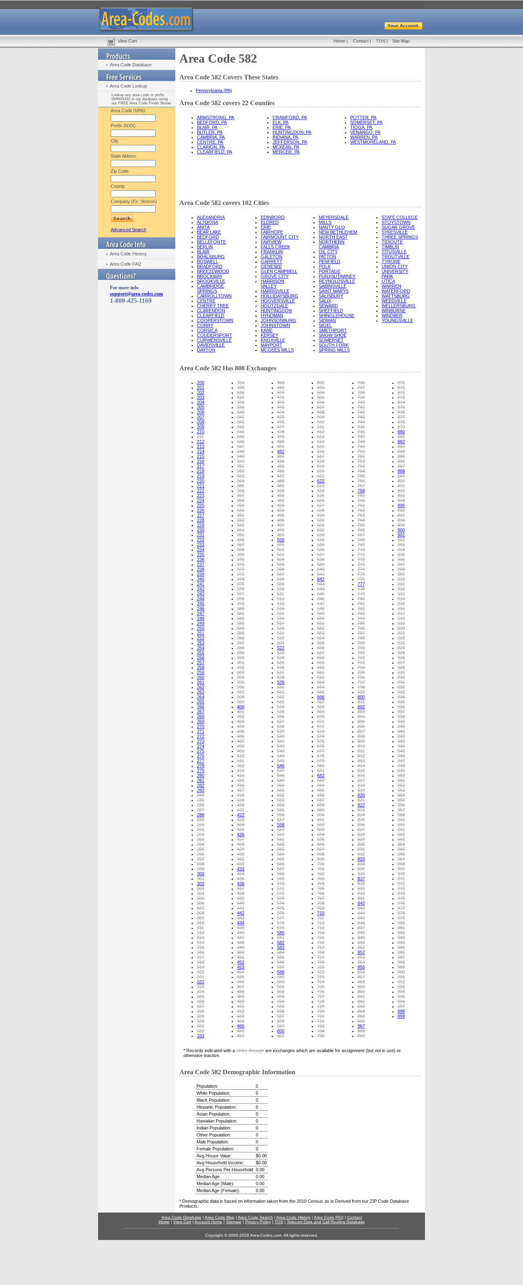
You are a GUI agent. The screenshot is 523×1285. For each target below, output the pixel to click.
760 (361, 500)
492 (280, 500)
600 (280, 1030)
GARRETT (271, 261)
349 (240, 456)
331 (200, 1025)
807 (361, 731)
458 (240, 991)
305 (200, 898)
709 (320, 908)
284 (200, 795)
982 (401, 932)
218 (200, 471)
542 (280, 746)
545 (280, 760)
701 (320, 868)
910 (401, 579)
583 (280, 947)
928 (401, 667)
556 (280, 814)
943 (401, 741)
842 (361, 903)
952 (401, 785)
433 (240, 868)
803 (361, 711)
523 (280, 652)
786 (361, 628)
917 (401, 613)
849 (361, 937)
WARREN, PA (364, 137)
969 (401, 868)
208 (200, 421)
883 (401, 446)
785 (361, 623)
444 (240, 922)
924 (401, 647)
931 (401, 682)
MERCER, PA (286, 151)
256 (200, 657)
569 (280, 878)
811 (361, 750)
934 (401, 696)
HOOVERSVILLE (278, 300)
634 (320, 539)
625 (320, 495)
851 (361, 947)
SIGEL (325, 325)
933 (401, 692)
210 (200, 431)
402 (240, 716)
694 (320, 834)
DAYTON (206, 349)
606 (320, 402)
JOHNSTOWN (275, 325)
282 (200, 785)
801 (361, 701)
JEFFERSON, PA (290, 142)
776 (361, 579)
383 (240, 623)
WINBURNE (394, 310)
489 (280, 485)
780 (361, 598)
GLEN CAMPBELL (279, 271)
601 (280, 1035)
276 (200, 755)
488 (280, 480)
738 (361, 392)
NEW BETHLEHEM (338, 232)
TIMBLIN (390, 246)
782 (361, 608)
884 (401, 451)
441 (240, 908)
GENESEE (271, 266)
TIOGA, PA (361, 127)
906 (401, 559)
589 (280, 976)
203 (200, 397)
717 (320, 947)
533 (280, 701)
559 (280, 829)
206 (200, 412)
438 (240, 893)
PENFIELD (329, 261)
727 (320, 996)
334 (240, 382)
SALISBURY (331, 295)
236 (200, 559)
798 (361, 687)
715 (320, 937)
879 (401, 426)
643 (320, 584)
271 (200, 731)
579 (280, 927)
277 (200, 760)
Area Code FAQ (125, 264)
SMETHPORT (333, 330)
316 (200, 952)
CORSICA (207, 330)
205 (200, 407)
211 (200, 436)
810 (361, 746)
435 (240, 878)
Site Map (400, 40)
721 (320, 967)
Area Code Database (131, 64)
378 (240, 598)
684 (320, 785)
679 (320, 760)
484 (280, 461)
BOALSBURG (211, 256)
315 (200, 947)
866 (361, 1021)
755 (361, 475)
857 (361, 976)
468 (280, 382)
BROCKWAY (209, 276)
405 (240, 731)
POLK (325, 266)
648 (320, 608)
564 (280, 854)
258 (200, 667)
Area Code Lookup (128, 85)
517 (280, 623)
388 (240, 647)
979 (401, 917)
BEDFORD (208, 236)
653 (320, 633)
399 (240, 701)
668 (320, 706)
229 (200, 525)
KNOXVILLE (273, 340)
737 (361, 387)
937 (401, 711)
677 (320, 750)
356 (240, 490)
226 (200, 510)
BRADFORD (209, 266)
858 (361, 981)
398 (240, 696)
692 (320, 824)
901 (401, 534)
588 (280, 971)
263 (200, 692)
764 (361, 520)
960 (401, 824)
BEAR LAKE (209, 232)
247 (200, 613)
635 (320, 544)
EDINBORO (273, 217)
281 (200, 780)
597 (280, 1016)
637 (320, 554)
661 (320, 672)
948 (401, 765)
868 (361, 1030)
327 (200, 1006)
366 (240, 539)
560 (280, 834)
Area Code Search (255, 1217)
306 (200, 903)
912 (401, 588)
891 (401, 485)
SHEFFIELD (331, 310)
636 (320, 549)
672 (320, 726)
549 (280, 780)
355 (240, 485)
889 (401, 475)
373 (240, 574)
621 (320, 475)
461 (240, 1006)
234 (200, 549)
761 (361, 505)
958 (401, 814)
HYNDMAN (272, 315)
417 (240, 790)
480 (280, 441)
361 (240, 515)
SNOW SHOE (332, 335)
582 (280, 942)
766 (361, 530)
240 (200, 579)
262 (200, 687)
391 (240, 662)
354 (240, 480)
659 (320, 662)
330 (200, 1021)
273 (200, 741)
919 (401, 623)
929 (401, 672)
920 (401, 628)
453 (240, 967)
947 (401, 760)
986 (401, 952)
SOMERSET (331, 340)
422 (240, 814)
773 (361, 564)
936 (401, 706)
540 (280, 736)
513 (280, 603)
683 (320, 780)
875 (401, 407)
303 (200, 888)
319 (200, 967)
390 (240, 657)
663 (320, 682)
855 (361, 967)
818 (361, 785)
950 (401, 775)
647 (320, 603)
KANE (267, 330)
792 (361, 657)
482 (280, 451)
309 (200, 917)
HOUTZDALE (274, 305)
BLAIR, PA (207, 127)
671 (320, 721)
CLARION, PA (211, 146)
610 (320, 421)
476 (280, 421)
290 (200, 824)
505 (280, 564)
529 (280, 682)
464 (240, 1021)
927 (401, 662)
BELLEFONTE (211, 241)
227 (200, 515)
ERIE (266, 227)
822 (361, 805)
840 (361, 893)
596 (280, 1011)
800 (361, 696)
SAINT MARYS (334, 291)
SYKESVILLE (395, 232)
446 (240, 932)
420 (240, 805)
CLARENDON (211, 310)
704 (320, 883)
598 (280, 1021)
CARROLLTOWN (214, 295)
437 (240, 888)
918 (401, 618)
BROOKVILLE (211, 281)
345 (240, 436)
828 (361, 834)
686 (320, 795)
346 (240, 441)
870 (401, 382)
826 (361, 824)
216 (200, 461)
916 (401, 608)
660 (320, 667)
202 (200, 392)
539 (280, 731)
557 (280, 819)
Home (339, 40)
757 (361, 485)
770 (361, 549)
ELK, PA (280, 122)
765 (361, 525)
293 (200, 839)
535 (280, 711)
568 (280, 873)
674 (320, 736)
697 (320, 849)
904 (401, 549)
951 (401, 780)
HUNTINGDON (276, 310)
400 (240, 706)
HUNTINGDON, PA (292, 132)
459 (240, 996)
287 (200, 809)
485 (280, 466)
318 (200, 962)
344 (240, 431)
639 (320, 564)
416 (240, 785)
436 (240, 883)
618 (320, 461)
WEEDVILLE (394, 300)
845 (361, 917)
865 (361, 1016)
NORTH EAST (333, 236)
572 (280, 893)
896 (401, 510)
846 (361, 922)
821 (361, 800)
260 (200, 677)
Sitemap (233, 1222)
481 (280, 446)
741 (361, 407)
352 (240, 471)
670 (320, 716)
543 (280, 750)
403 (240, 721)
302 (200, 883)
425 (240, 829)
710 (320, 913)
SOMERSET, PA (366, 122)
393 (240, 672)
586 (280, 962)
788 (361, 638)
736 (361, 382)
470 (280, 392)
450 (240, 952)
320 (200, 971)
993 (401, 986)
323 (200, 986)
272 (200, 736)
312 (200, 932)
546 (280, 765)
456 (240, 981)
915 (401, 603)
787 (361, 633)
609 (320, 417)
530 (280, 687)
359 (240, 505)
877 (401, 417)
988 (401, 962)
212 (200, 441)
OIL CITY (328, 251)
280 (200, 775)
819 (361, 790)
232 (200, 539)
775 (361, 574)
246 (200, 608)
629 (320, 515)
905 (401, 554)
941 (401, 731)
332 (200, 1030)
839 (361, 888)
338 (240, 402)
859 (361, 986)
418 (240, 795)
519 (280, 633)
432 (240, 863)
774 (361, 569)
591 (280, 986)
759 (361, 495)
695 (320, 839)
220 (200, 480)
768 (361, 539)
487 (280, 475)
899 (401, 525)
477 (280, 426)
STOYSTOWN (396, 222)
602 (320, 382)
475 (280, 417)
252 (200, 638)
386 (240, 638)
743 (361, 417)
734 (320, 1030)
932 (401, 687)
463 (240, 1016)
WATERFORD (396, 291)
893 (401, 495)
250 (200, 628)
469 (280, 387)
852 (361, 952)
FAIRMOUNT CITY (280, 236)
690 (320, 814)
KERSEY (269, 335)
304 (200, 893)
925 (401, 652)
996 (401, 1001)
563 (280, 849)
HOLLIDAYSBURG (279, 295)
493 (280, 505)
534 (280, 706)
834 (361, 863)
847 (361, 927)
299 (200, 868)
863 (361, 1006)
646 (320, 598)
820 (361, 795)
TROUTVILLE (395, 256)
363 (240, 525)
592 (280, 991)
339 (240, 407)
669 (320, 711)
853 (361, 957)
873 (401, 397)
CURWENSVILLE (214, 340)
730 (320, 1011)
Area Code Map (220, 1217)
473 (280, 407)
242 (200, 588)
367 (240, 544)
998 (401, 1011)
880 (401, 431)
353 (240, 475)
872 (401, 392)
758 (361, 490)
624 (320, 490)
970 (401, 873)
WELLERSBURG (399, 305)
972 (401, 883)
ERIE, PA (282, 127)
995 (401, 996)
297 (200, 859)
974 (401, 893)
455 (240, 976)
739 (361, 397)
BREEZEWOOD (213, 271)
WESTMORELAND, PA (373, 142)
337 (240, 397)
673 (320, 731)
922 (401, 638)
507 (280, 574)
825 (361, 819)
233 (200, 544)
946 (401, 755)
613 (320, 436)
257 (200, 662)
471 (280, 397)
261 (200, 682)
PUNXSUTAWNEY (337, 276)
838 (361, 883)
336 (240, 392)
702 (320, 873)
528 (280, 677)
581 (280, 937)
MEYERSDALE (334, 217)
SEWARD (328, 305)
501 (280, 544)
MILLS (325, 222)
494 (280, 510)
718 (320, 952)
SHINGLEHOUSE (336, 315)
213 (200, 446)
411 (240, 760)
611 (320, 426)
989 (401, 967)
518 (280, 628)
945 (401, 750)
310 (200, 922)
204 (200, 402)
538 (280, 726)
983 (401, 937)
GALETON (271, 256)
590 (280, 981)
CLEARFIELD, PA (214, 151)
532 (280, 696)
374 (240, 579)
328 (200, 1011)
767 (361, 534)
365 (240, 534)
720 (320, 962)
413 (240, 770)
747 (361, 436)
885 (401, 456)
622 (320, 480)
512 (280, 598)
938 (401, 716)
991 (401, 976)
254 (200, 647)
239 (200, 574)
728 (320, 1001)
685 (320, 790)
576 (280, 913)
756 (361, 480)
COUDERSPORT (214, 335)
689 (320, 809)
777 (361, 584)
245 (200, 603)
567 (280, 868)
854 (361, 962)
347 (240, 446)
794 (361, 667)
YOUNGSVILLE (397, 320)
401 (240, 711)
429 (240, 849)
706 (320, 893)
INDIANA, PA (285, 137)
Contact (361, 40)
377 (240, 593)
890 (401, 480)
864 (361, 1011)
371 (240, 564)
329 (200, 1016)
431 (240, 859)
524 (280, 657)
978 (401, 913)
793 (361, 662)
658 (320, 657)
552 (280, 795)
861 (361, 996)
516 (280, 618)
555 (280, 809)
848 (361, 932)
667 (320, 701)
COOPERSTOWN (215, 320)
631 (320, 525)
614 (320, 441)
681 (320, 770)
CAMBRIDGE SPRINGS (210, 288)
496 (280, 520)
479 (280, 436)
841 (361, 898)
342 (240, 421)
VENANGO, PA (365, 132)
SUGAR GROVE (398, 227)
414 (240, 775)
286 (200, 805)
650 (320, 618)
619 (320, 466)
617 (320, 456)
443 (240, 917)
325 (200, 996)
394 (240, 677)
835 (361, 868)
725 (320, 986)
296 (200, 854)
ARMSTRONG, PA (215, 117)
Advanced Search (128, 229)
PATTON (327, 256)
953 (401, 790)
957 (401, 809)
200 (200, 382)
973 (401, 888)
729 (320, 1006)
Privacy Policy (258, 1222)
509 (280, 584)
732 (320, 1021)
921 (401, 633)
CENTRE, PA (210, 142)
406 (240, 736)
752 (361, 461)
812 (361, 755)
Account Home (208, 1222)
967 (401, 859)
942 (401, 736)
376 (240, 588)
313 (200, 937)
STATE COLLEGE (400, 217)
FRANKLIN (272, 251)
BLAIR (203, 251)
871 (401, 387)
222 (200, 490)
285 (200, 800)
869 (361, 1035)
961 (401, 829)
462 (240, 1011)
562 (280, 844)
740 (361, 402)
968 (401, 863)
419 (240, 800)
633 (320, 534)
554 (280, 805)
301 (200, 878)
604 (320, 392)
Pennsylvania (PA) (214, 90)
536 (280, 716)
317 (200, 957)
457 (240, 986)
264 (200, 696)
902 (401, 539)
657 (320, 652)
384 (240, 628)
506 (280, 569)
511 (280, 593)
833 (361, 859)
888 (401, 471)
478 (280, 431)
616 (320, 451)
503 (280, 554)
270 (200, 726)
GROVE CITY (274, 276)
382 (240, 618)
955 (401, 800)
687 (320, 800)
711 (320, 917)
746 (361, 431)
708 (320, 903)
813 (361, 760)
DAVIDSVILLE (211, 345)
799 (361, 692)
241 (200, 584)
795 (361, 672)
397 (240, 692)
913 (401, 593)
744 (361, 421)
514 (280, 608)
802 (361, 706)
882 (401, 441)
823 (361, 809)
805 (361, 721)
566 (280, 863)
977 (401, 908)
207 (200, 417)
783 (361, 613)
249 (200, 623)
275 (200, 750)
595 (280, 1006)
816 (361, 775)
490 (280, 490)
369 (240, 554)
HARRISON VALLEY (272, 284)
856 (361, 971)
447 (240, 937)
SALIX (325, 300)
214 (200, 451)
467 (240, 1035)
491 (280, 495)
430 (240, 854)
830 (361, 844)
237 (200, 564)
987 (401, 957)
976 (401, 903)
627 (320, 505)
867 (361, 1025)
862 (361, 1001)
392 (240, 667)
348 (240, 451)
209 (200, 426)
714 (320, 932)
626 (320, 500)
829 (361, 839)
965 (401, 849)
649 (320, 613)
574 (280, 903)
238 (200, 569)
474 (280, 412)
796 (361, 677)
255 (200, 652)
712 (320, 922)
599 (280, 1025)
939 (401, 721)
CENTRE (206, 300)
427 (240, 839)
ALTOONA (207, 222)
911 (401, 584)
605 (320, 397)
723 (320, 976)
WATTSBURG (396, 295)
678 (320, 755)
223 (200, 495)
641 (320, 574)
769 (361, 544)
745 (361, 426)
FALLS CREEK (275, 246)
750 (361, 451)
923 (401, 642)
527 (280, 672)
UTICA (388, 281)
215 (200, 456)
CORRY (205, 325)
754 (361, 471)
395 (240, 682)
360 (240, 510)
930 (401, 677)
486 (280, 471)
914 (401, 598)
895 (401, 505)
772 (361, 559)
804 (361, 716)
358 (240, 500)
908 (401, 569)
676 (320, 746)
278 (200, 765)
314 (200, 942)
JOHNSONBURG (278, 320)
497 (280, 525)
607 (320, 407)
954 (401, 795)
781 (361, 603)
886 (401, 461)
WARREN (391, 286)
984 (401, 942)
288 (200, 814)
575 (280, 908)
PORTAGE (329, 271)
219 (200, 475)
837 (361, 878)
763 (361, 515)
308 (200, 913)
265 (200, 701)
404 (240, 726)
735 (320, 1035)
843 (361, 908)
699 (320, 859)
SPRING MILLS (334, 349)
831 (361, 849)
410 (240, 755)
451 (240, 957)
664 (320, 687)
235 (200, 554)
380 (240, 608)
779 (361, 593)
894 (401, 500)
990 (401, 971)
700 (320, 863)
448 (240, 942)
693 (320, 829)
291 (200, 829)
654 (320, 638)
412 (240, 765)
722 (320, 971)
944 (401, 746)
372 (240, 569)
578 (280, 922)
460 (240, 1001)
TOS (380, 40)
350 (240, 461)
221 (200, 485)
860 (361, 991)
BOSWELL (207, 261)
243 (200, 593)
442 (240, 913)
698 (320, 854)
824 (361, 814)
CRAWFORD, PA (290, 117)
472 (280, 402)
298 (200, 863)
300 (200, 873)
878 (401, 421)
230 (200, 530)
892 (401, 490)
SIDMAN (327, 320)
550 (280, 785)
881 (401, 436)
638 (320, 559)
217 (200, 466)
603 (320, 387)
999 (401, 1016)
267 (200, 711)
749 (361, 446)
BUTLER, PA (209, 132)
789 (361, 642)
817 (361, 780)
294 (200, 844)
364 (240, 530)
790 (361, 647)
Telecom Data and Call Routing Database (326, 1222)
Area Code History (128, 253)
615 (320, 446)
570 (280, 883)
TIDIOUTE (392, 241)
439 (240, 898)
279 (200, 770)
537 (280, 721)
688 (320, 805)
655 (320, 642)
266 (200, 706)
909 (401, 574)
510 (280, 588)
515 (280, 613)
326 (200, 1001)
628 (320, 510)
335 (240, 387)
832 (361, 854)
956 (401, 805)
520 (280, 638)
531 (280, 692)
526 (280, 667)
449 (240, 947)
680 (320, 765)
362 (240, 520)
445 (240, 927)
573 (280, 898)
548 (280, 775)
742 (361, 412)
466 (240, 1030)
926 (401, 657)
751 (361, 456)
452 (240, 962)
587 (280, 967)
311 (200, 927)
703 (320, 878)
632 (320, 530)
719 (320, 957)
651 (320, 623)
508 (280, 579)
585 (280, 957)
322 (200, 981)
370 (240, 559)
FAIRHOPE (272, 232)
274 (200, 746)
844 (361, 913)
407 (240, 741)
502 (280, 549)
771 (361, 554)
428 (240, 844)
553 (280, 800)
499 (280, 534)
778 (361, 588)
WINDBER (392, 315)
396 (240, 687)
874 (401, 402)
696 (320, 844)
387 (240, 642)
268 (200, 716)
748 (361, 441)
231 (200, 534)
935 (401, 701)
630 (320, 520)
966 (401, 854)
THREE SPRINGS (400, 236)
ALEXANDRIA (211, 217)
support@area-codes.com (136, 294)
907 (401, 564)
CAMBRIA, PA (211, 137)
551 (280, 790)
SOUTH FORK (334, 345)
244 (200, 598)
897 (401, 515)
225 (200, 505)
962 (401, 834)
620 (320, 471)
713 (320, 927)
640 (320, 569)
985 (401, 947)
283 (200, 790)
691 (320, 819)
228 (200, 520)
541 (280, 741)
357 (240, 495)
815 (361, 770)
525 (280, 662)
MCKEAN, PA (286, 146)
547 (280, 770)
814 (361, 765)
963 (401, 839)
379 (240, 603)
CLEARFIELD (210, 315)
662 (320, 677)
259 (200, 672)
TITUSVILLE (394, 251)
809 (361, 741)
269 (200, 721)
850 (361, 942)
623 (320, 485)
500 (280, 539)
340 (240, 412)
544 (280, 755)
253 (200, 642)
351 (240, 466)
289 (200, 819)
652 (320, 628)
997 (401, 1006)
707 (320, 898)
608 (320, 412)
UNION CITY (395, 266)
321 (200, 976)
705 (320, 888)
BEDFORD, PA (212, 122)
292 (200, 834)
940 (401, 726)
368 (240, 549)
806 (361, 726)
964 (401, 844)
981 (401, 927)
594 (280, 1001)
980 (401, 922)
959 (401, 819)
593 (280, 996)
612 (320, 431)
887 (401, 466)
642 (320, 579)
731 (320, 1016)
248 (200, 618)
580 (280, 932)
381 (240, 613)
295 (200, 849)
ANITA (203, 227)
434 (240, 873)
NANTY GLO (332, 227)
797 (361, 682)
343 (240, 426)
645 (320, 593)
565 (280, 859)
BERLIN (205, 246)
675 (320, 741)
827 (361, 829)
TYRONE (391, 261)
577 (280, 917)
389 (240, 652)
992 (401, 981)
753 (361, 466)
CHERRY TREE (213, 305)
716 (320, 942)
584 (280, 952)
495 (280, 515)
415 (240, 780)
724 (320, 981)
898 (401, 520)
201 (200, 387)
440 (240, 903)
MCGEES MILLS (277, 349)
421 (240, 809)
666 (320, 696)
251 (200, 633)
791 (361, 652)
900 (401, 530)
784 (361, 618)
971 (401, 878)
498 (280, 530)
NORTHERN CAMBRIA (331, 244)
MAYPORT (271, 345)
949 (401, 770)
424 (240, 824)
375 (240, 584)
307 (200, 908)
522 (280, 647)
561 (280, 839)
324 (200, 991)
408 (240, 746)
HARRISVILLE (275, 291)
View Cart (127, 40)
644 (320, 588)
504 (280, 559)
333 (200, 1035)
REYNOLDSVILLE (337, 281)
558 (280, 824)
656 (320, 647)
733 (320, 1025)
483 (280, 456)
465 (240, 1025)
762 (361, 510)
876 (401, 412)
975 (401, 898)
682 (320, 775)
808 (361, 736)
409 (240, 750)
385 (240, 633)
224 (200, 500)
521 (280, 642)
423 (240, 819)
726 (320, 991)
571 (280, 888)
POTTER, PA (363, 117)
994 (401, 991)
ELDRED (270, 222)
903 (401, 544)
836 (361, 873)
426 (240, 834)
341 (240, 417)
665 (320, 692)
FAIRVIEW (271, 241)
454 (240, 971)
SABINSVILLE (332, 286)
